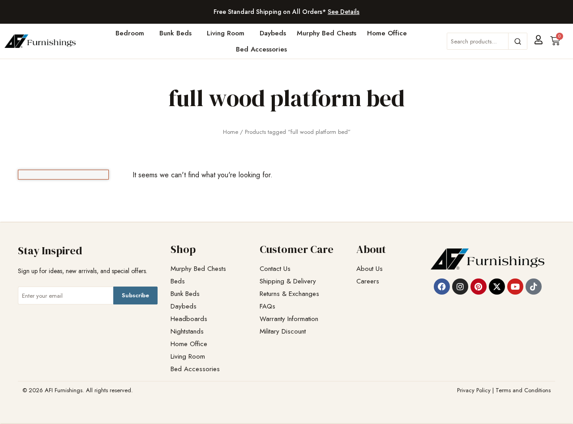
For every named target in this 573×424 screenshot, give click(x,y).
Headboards (189, 319)
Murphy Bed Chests (326, 33)
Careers (367, 281)
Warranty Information (289, 319)
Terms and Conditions (523, 390)
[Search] (517, 41)
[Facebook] (442, 286)
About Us (369, 269)
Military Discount (283, 331)
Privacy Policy (474, 390)
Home (230, 132)
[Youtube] (515, 286)
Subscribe (135, 295)
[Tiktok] (534, 286)
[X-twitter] (497, 286)
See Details (343, 11)
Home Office (387, 33)
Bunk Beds (175, 33)
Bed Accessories (261, 49)
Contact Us (275, 269)
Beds (178, 281)
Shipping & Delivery (288, 281)
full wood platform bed (286, 98)
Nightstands (187, 331)
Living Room (225, 33)
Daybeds (273, 33)
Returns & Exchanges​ (289, 294)
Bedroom (129, 33)
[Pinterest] (478, 286)
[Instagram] (460, 286)
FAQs (267, 306)
